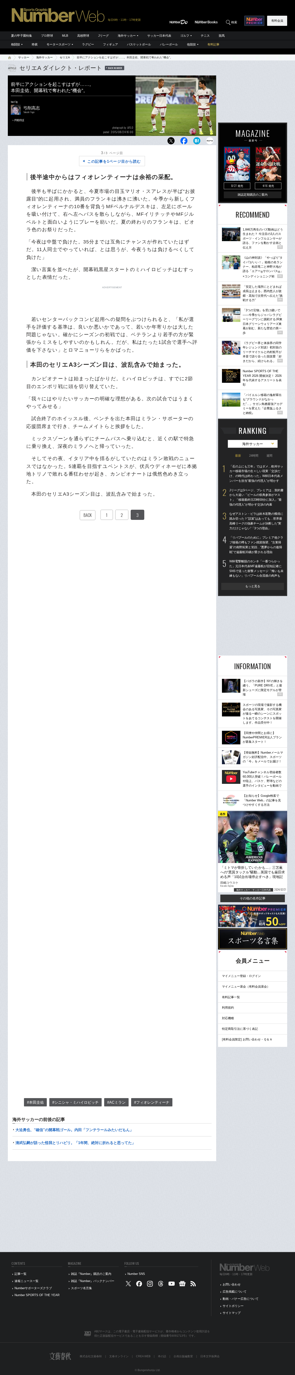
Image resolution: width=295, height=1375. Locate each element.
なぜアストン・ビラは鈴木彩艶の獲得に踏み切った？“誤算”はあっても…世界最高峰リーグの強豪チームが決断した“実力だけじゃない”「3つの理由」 (256, 521)
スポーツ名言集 (81, 1288)
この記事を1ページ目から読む (114, 161)
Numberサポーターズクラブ (33, 1288)
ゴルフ (184, 35)
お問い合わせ (232, 1284)
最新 (238, 455)
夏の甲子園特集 (21, 35)
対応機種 (228, 1018)
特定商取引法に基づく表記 (240, 1029)
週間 (269, 455)
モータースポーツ (59, 44)
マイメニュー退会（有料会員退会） (246, 986)
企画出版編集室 (183, 1356)
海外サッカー (127, 35)
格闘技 (15, 44)
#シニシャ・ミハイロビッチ (75, 1102)
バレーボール (169, 44)
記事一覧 (21, 1274)
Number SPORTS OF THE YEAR (37, 1295)
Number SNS (136, 1274)
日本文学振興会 (210, 1356)
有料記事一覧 (231, 997)
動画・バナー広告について (241, 1298)
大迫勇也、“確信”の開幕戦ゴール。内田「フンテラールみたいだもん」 (74, 1130)
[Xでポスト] (171, 142)
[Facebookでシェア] (184, 142)
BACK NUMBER (115, 68)
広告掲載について (235, 1291)
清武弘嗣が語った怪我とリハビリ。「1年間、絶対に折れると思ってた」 (75, 1143)
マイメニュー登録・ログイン (241, 976)
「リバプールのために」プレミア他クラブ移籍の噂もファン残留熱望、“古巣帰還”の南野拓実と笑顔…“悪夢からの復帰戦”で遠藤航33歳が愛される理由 (256, 545)
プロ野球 (47, 35)
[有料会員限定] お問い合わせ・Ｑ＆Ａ (247, 1039)
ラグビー (88, 44)
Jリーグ (103, 35)
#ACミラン (116, 1102)
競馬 (222, 35)
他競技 (191, 44)
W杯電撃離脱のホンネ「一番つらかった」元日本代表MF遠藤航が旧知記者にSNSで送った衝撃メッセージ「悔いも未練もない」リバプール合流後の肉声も (256, 568)
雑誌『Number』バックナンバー (92, 1281)
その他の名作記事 (253, 898)
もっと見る (252, 586)
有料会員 (277, 20)
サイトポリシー (233, 1306)
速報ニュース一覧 (26, 1281)
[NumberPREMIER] (254, 21)
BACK (87, 515)
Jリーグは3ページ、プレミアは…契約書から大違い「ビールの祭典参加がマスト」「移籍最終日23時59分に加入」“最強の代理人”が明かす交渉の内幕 (256, 497)
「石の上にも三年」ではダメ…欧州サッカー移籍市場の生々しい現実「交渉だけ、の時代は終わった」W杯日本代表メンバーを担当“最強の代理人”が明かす (256, 473)
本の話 (162, 1356)
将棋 (35, 44)
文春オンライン (119, 1356)
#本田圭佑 (35, 1102)
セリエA (65, 57)
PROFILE (19, 120)
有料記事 (213, 44)
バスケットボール (139, 44)
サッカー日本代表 (159, 35)
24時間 (253, 455)
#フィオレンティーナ (151, 1102)
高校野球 (83, 35)
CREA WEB (143, 1356)
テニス (205, 35)
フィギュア (110, 44)
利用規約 (228, 1007)
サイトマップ (232, 1313)
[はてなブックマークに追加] (197, 142)
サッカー (23, 57)
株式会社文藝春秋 (91, 1356)
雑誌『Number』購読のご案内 (91, 1274)
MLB (65, 35)
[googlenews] (182, 1284)
